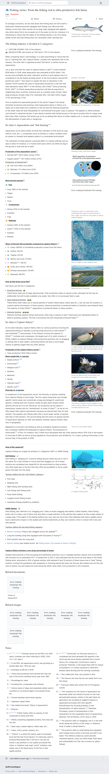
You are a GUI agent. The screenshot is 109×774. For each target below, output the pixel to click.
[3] (28, 86)
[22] (56, 531)
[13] (77, 317)
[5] (15, 89)
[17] (18, 363)
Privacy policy (10, 771)
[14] (65, 330)
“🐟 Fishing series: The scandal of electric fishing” (55, 543)
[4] (51, 86)
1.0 (12, 653)
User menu (101, 4)
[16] (20, 359)
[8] (24, 180)
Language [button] (13, 19)
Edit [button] (80, 19)
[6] (17, 154)
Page (7, 14)
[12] (31, 308)
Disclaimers (42, 771)
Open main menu (9, 4)
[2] (20, 80)
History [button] (59, 19)
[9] (13, 228)
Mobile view (53, 771)
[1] (51, 69)
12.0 (12, 712)
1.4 (21, 653)
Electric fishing (13, 543)
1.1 (14, 653)
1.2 (16, 653)
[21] (55, 408)
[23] (61, 535)
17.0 (62, 653)
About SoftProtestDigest (26, 771)
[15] (19, 333)
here (11, 659)
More (100, 19)
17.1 (65, 653)
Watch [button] (36, 19)
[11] (18, 262)
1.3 (18, 653)
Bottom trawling (13, 532)
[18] (19, 367)
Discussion (15, 14)
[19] (20, 382)
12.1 (15, 712)
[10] (58, 243)
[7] (19, 158)
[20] (18, 386)
